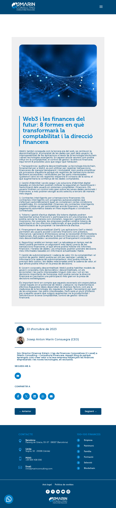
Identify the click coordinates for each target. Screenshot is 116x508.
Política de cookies (64, 484)
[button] (8, 499)
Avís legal (47, 484)
